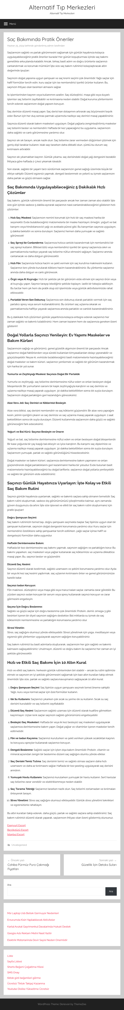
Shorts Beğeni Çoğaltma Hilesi (25, 966)
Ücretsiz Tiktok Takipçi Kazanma (26, 983)
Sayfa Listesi (14, 961)
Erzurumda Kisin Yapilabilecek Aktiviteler (31, 919)
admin (50, 45)
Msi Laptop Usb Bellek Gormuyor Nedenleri (33, 913)
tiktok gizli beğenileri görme (24, 977)
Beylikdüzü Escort (17, 829)
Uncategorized (19, 845)
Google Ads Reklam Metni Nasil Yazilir (29, 933)
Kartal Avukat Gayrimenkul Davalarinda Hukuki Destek (39, 926)
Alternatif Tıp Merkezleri (62, 7)
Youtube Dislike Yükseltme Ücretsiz (28, 988)
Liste (10, 955)
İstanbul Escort (15, 834)
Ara (9, 884)
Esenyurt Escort (16, 825)
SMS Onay (13, 972)
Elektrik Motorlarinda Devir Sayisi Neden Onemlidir (37, 940)
